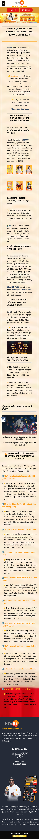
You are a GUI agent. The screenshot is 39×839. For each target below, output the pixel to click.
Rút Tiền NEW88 (33, 809)
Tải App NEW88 (6, 809)
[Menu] (3, 3)
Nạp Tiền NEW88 (19, 809)
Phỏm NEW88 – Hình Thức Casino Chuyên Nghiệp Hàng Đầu (19, 438)
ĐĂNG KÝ (13, 10)
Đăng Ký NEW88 (16, 807)
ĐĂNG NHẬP (26, 10)
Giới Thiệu (5, 807)
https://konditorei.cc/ (20, 109)
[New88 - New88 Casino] (19, 3)
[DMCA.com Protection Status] (19, 836)
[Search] (36, 4)
